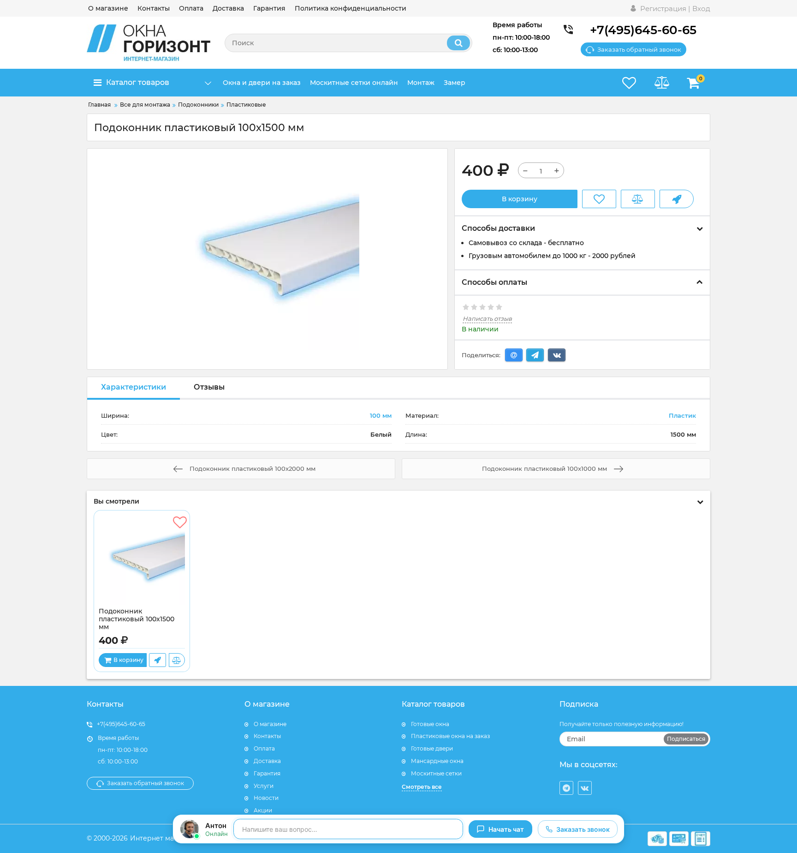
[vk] (585, 788)
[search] (458, 43)
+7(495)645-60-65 (643, 30)
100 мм (381, 415)
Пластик (682, 415)
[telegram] (566, 788)
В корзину (519, 199)
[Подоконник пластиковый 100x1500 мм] (142, 561)
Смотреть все (422, 786)
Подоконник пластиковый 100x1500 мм (136, 619)
